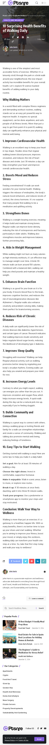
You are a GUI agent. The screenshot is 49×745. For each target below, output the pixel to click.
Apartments (7, 671)
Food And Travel (24, 628)
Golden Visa (8, 688)
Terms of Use (23, 740)
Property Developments (13, 708)
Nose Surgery (8, 700)
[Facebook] (38, 729)
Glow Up (6, 683)
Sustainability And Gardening (15, 713)
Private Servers (9, 704)
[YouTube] (45, 729)
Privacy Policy (10, 740)
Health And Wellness (13, 20)
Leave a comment (38, 598)
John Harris (13, 47)
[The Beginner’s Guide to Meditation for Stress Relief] (9, 653)
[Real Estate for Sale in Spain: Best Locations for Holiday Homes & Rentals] (9, 638)
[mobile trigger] (5, 3)
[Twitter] (41, 729)
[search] (37, 3)
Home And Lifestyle (25, 644)
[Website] (44, 572)
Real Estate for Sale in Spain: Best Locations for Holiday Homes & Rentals (31, 637)
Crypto (5, 675)
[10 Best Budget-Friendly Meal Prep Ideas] (9, 625)
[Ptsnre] (18, 3)
